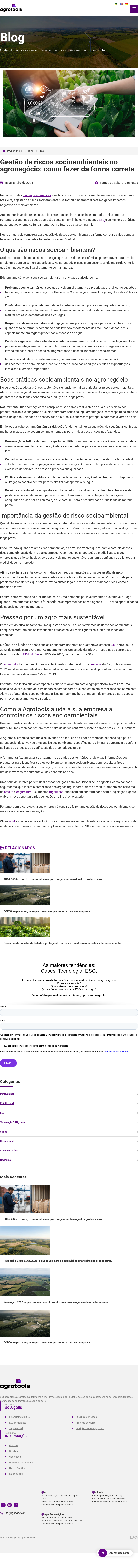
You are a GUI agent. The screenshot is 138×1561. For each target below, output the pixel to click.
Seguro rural (7, 1141)
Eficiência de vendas (86, 1417)
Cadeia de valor (8, 1150)
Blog (31, 151)
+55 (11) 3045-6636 (14, 1513)
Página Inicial (14, 151)
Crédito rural (7, 1103)
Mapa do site (16, 1474)
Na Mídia (14, 1451)
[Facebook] (3, 1505)
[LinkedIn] (16, 1505)
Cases (3, 1131)
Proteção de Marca (86, 1422)
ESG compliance (17, 1422)
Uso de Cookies (17, 1468)
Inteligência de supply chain (90, 1428)
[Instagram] (9, 1505)
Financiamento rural (19, 1417)
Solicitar (119, 1553)
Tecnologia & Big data (12, 1122)
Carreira (13, 1445)
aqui (12, 821)
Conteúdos (15, 1456)
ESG (41, 151)
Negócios (5, 1160)
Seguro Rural (16, 1428)
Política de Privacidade (21, 1462)
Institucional (7, 1093)
